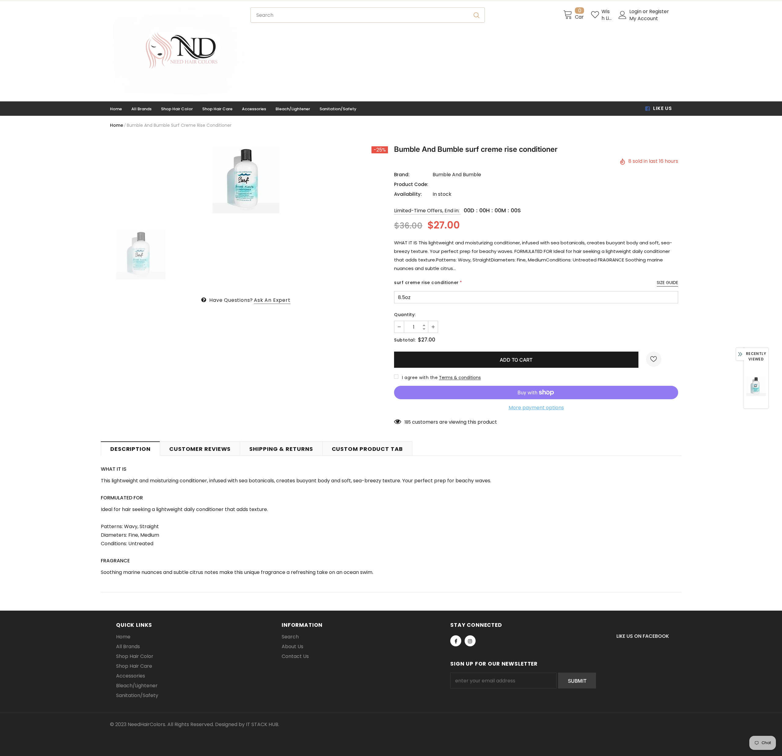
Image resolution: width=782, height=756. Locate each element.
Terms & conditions (460, 377)
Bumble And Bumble (457, 174)
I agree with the (420, 377)
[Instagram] (470, 640)
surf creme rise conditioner (428, 282)
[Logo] (178, 51)
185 (407, 422)
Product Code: (411, 184)
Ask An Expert (272, 300)
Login (636, 11)
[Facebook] (455, 640)
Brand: (402, 174)
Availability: (408, 194)
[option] (246, 180)
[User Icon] (622, 15)
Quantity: (405, 315)
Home (116, 125)
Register (659, 11)
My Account (643, 18)
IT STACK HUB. (262, 724)
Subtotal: (405, 340)
